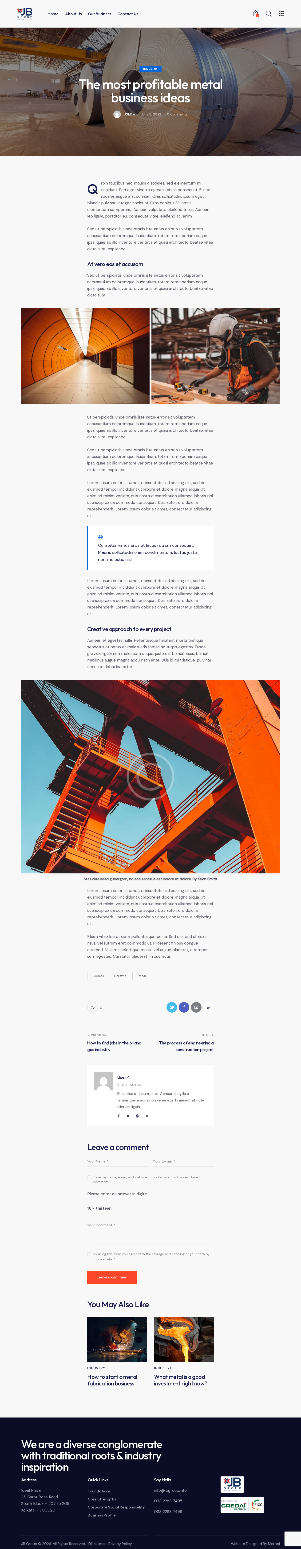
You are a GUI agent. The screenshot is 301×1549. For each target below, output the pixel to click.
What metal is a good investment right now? (180, 1380)
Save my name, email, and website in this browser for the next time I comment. (146, 1179)
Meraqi (274, 1543)
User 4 (123, 1077)
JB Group (29, 1543)
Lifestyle (120, 976)
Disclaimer (97, 1543)
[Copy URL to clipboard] (208, 1007)
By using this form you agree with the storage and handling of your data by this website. (151, 1256)
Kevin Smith (207, 878)
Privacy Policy (120, 1543)
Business (98, 976)
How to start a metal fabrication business (112, 1380)
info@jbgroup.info (170, 1490)
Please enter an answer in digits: (117, 1193)
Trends (142, 976)
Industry (150, 68)
